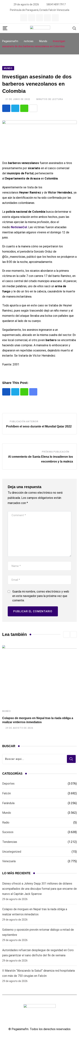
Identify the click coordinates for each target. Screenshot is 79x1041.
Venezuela (9, 861)
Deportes (8, 783)
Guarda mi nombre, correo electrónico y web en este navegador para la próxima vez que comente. (40, 596)
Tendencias (9, 842)
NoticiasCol (19, 227)
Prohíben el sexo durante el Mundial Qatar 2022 (39, 426)
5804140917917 (56, 4)
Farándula (8, 803)
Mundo (6, 711)
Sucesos (7, 832)
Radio (5, 822)
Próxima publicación (55, 451)
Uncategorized (11, 851)
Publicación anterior (24, 421)
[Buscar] (74, 28)
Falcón (6, 793)
